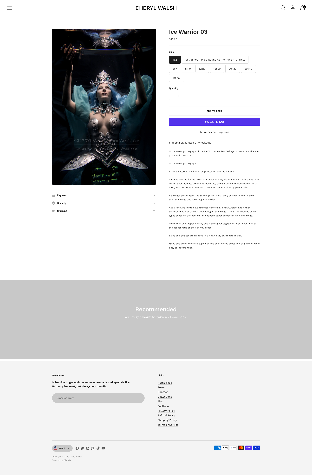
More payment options (214, 132)
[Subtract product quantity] (184, 96)
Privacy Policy (166, 410)
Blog (160, 401)
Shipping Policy (167, 420)
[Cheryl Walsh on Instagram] (93, 449)
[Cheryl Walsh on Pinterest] (88, 449)
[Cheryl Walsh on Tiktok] (98, 449)
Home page (165, 382)
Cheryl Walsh (76, 456)
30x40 (248, 68)
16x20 (217, 68)
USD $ (62, 448)
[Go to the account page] (292, 7)
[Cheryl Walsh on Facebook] (77, 449)
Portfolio (163, 406)
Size (171, 51)
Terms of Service (168, 424)
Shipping (174, 142)
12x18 (202, 68)
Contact (163, 391)
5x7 (175, 68)
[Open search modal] (283, 7)
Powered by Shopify (61, 460)
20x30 (232, 68)
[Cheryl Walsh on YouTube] (103, 449)
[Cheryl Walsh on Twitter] (82, 449)
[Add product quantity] (172, 96)
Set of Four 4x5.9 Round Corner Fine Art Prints (215, 59)
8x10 (188, 68)
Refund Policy (166, 415)
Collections (165, 396)
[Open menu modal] (9, 7)
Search (162, 387)
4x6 (175, 59)
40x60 (177, 77)
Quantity (174, 88)
